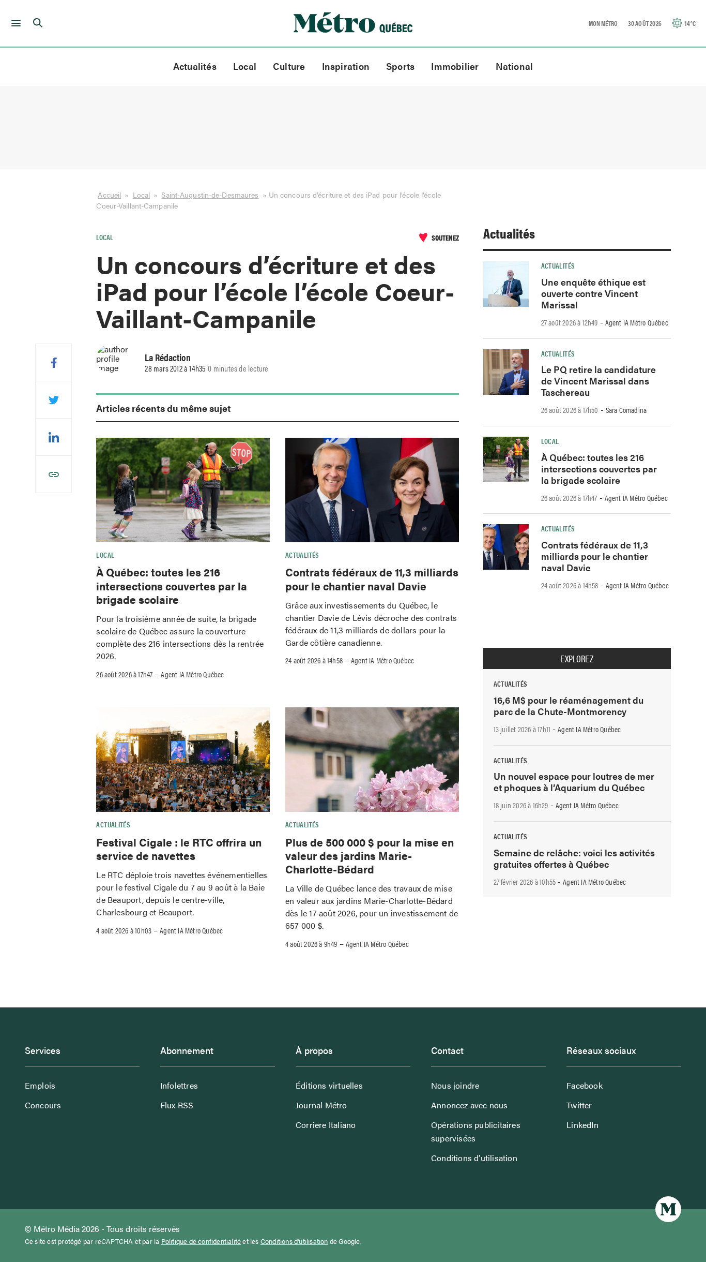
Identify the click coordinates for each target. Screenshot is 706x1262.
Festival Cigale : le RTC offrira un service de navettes (179, 848)
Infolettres (179, 1085)
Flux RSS (177, 1105)
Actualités (195, 66)
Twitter (579, 1105)
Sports (400, 66)
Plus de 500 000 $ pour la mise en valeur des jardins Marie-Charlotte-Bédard (369, 855)
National (514, 66)
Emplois (40, 1085)
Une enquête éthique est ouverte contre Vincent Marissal (593, 293)
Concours (43, 1105)
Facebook (584, 1085)
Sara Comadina (626, 410)
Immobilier (455, 66)
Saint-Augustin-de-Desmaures (209, 194)
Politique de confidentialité (201, 1241)
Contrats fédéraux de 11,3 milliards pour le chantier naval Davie (371, 578)
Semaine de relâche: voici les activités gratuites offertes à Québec (574, 858)
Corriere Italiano (326, 1125)
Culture (289, 66)
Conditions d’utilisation (474, 1158)
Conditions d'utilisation (294, 1241)
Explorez (576, 658)
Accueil (109, 194)
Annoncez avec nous (469, 1105)
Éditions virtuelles (329, 1085)
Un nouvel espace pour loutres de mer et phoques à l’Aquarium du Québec (574, 781)
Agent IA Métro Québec (192, 674)
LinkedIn (582, 1125)
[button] (14, 23)
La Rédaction (168, 357)
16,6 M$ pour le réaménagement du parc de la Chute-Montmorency (568, 705)
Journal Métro (321, 1105)
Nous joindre (455, 1085)
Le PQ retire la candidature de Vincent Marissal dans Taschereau (598, 380)
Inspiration (346, 66)
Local (244, 66)
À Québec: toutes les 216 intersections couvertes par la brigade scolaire (171, 585)
